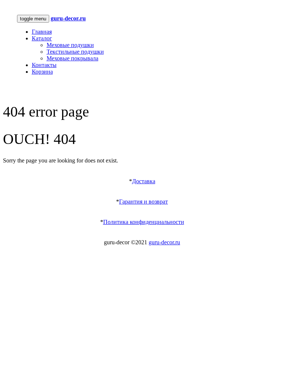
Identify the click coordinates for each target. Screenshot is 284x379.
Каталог (42, 38)
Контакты (44, 65)
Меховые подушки (70, 45)
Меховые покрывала (72, 58)
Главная (42, 31)
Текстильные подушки (75, 51)
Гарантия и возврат (143, 201)
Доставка (143, 181)
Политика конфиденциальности (143, 222)
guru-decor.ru (164, 242)
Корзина (42, 71)
